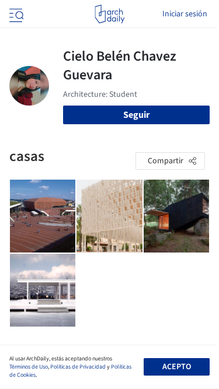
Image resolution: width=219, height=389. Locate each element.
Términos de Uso (28, 367)
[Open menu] (15, 14)
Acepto (176, 367)
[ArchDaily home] (109, 14)
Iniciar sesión (184, 14)
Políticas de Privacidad (78, 367)
